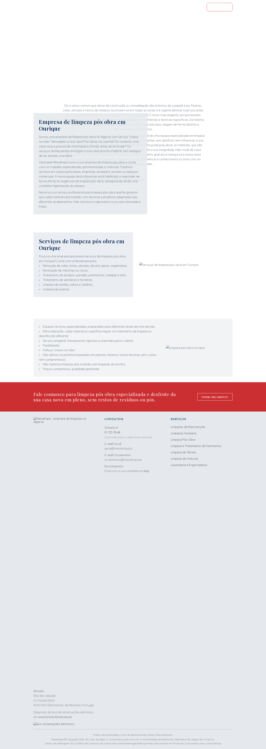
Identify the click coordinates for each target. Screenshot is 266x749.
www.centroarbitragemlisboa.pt (129, 743)
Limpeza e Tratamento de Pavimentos (196, 446)
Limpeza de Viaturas (184, 458)
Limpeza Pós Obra (183, 439)
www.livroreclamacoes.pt (55, 717)
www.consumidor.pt (210, 743)
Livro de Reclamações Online (137, 734)
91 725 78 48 (112, 432)
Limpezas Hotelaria (183, 433)
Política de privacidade (106, 734)
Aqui (146, 471)
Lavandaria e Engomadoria (189, 465)
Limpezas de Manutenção (188, 427)
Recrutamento (164, 734)
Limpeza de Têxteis (183, 452)
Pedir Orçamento (133, 70)
